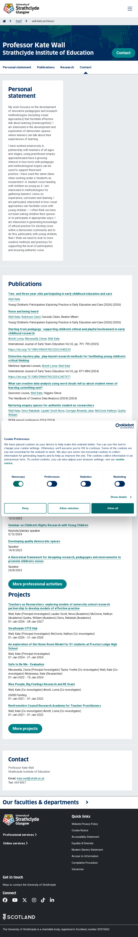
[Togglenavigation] (130, 9)
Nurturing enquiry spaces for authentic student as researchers (51, 405)
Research (67, 67)
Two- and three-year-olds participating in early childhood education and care (60, 293)
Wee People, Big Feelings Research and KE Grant (41, 684)
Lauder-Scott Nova (52, 410)
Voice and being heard (23, 311)
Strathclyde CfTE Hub (22, 628)
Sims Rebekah (30, 410)
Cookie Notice (80, 830)
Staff (19, 21)
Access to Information (85, 856)
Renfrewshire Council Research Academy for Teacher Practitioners (54, 705)
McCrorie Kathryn (105, 410)
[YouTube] (17, 900)
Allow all (112, 508)
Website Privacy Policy (85, 823)
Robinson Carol (30, 317)
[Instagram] (36, 900)
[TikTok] (45, 900)
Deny (25, 508)
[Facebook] (7, 900)
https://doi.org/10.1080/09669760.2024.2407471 (39, 376)
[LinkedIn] (54, 900)
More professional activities (37, 584)
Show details (119, 496)
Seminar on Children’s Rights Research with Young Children (48, 525)
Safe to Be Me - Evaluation (26, 664)
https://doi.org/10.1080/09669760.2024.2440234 (39, 349)
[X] (27, 900)
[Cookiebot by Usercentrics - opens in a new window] (118, 426)
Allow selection (69, 508)
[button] (69, 802)
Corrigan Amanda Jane (80, 410)
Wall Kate (14, 299)
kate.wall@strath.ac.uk (30, 778)
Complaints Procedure (85, 862)
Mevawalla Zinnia (36, 338)
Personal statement (17, 67)
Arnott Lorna (16, 338)
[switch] (52, 484)
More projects (25, 728)
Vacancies (78, 869)
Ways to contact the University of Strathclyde (29, 884)
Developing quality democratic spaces (34, 541)
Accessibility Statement (85, 836)
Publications (46, 67)
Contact (123, 53)
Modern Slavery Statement (87, 849)
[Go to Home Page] (4, 21)
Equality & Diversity (82, 843)
